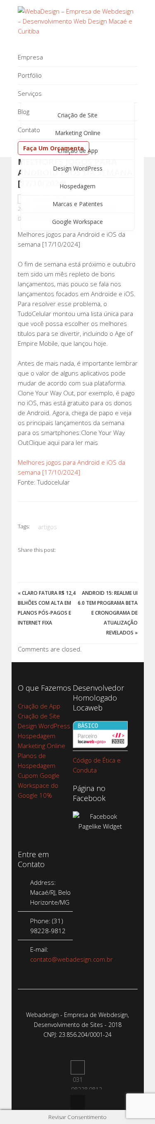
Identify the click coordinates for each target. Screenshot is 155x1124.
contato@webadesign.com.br (71, 959)
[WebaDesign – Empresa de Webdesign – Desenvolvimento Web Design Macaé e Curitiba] (78, 31)
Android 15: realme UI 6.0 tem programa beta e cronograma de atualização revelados (108, 612)
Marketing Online (41, 745)
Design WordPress (78, 168)
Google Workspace (77, 222)
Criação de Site (39, 716)
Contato (29, 130)
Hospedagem (77, 186)
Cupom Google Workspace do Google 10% (39, 785)
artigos (47, 527)
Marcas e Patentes (77, 204)
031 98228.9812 (78, 1067)
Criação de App (39, 706)
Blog (23, 111)
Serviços (30, 93)
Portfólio (30, 75)
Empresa (30, 57)
